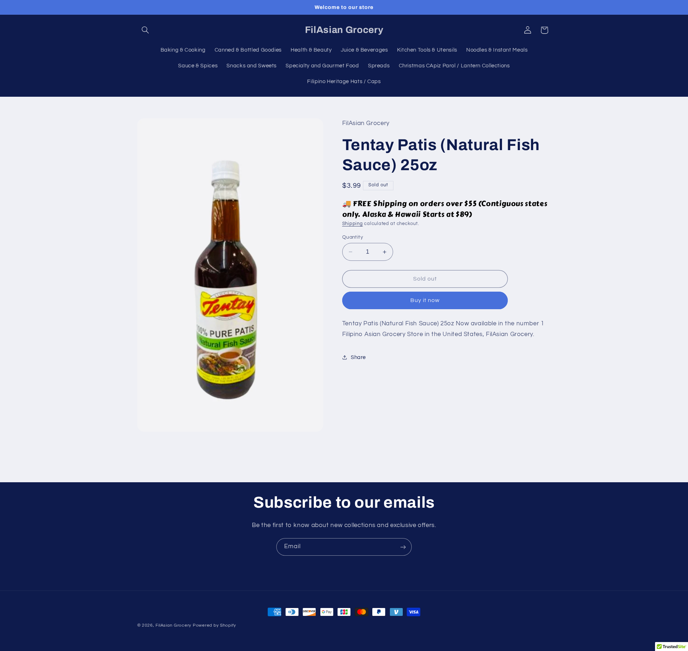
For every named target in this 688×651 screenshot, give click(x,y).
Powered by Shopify (214, 625)
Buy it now (425, 300)
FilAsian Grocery (174, 625)
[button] (145, 30)
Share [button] (358, 357)
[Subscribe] (403, 547)
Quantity (352, 237)
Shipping (352, 223)
